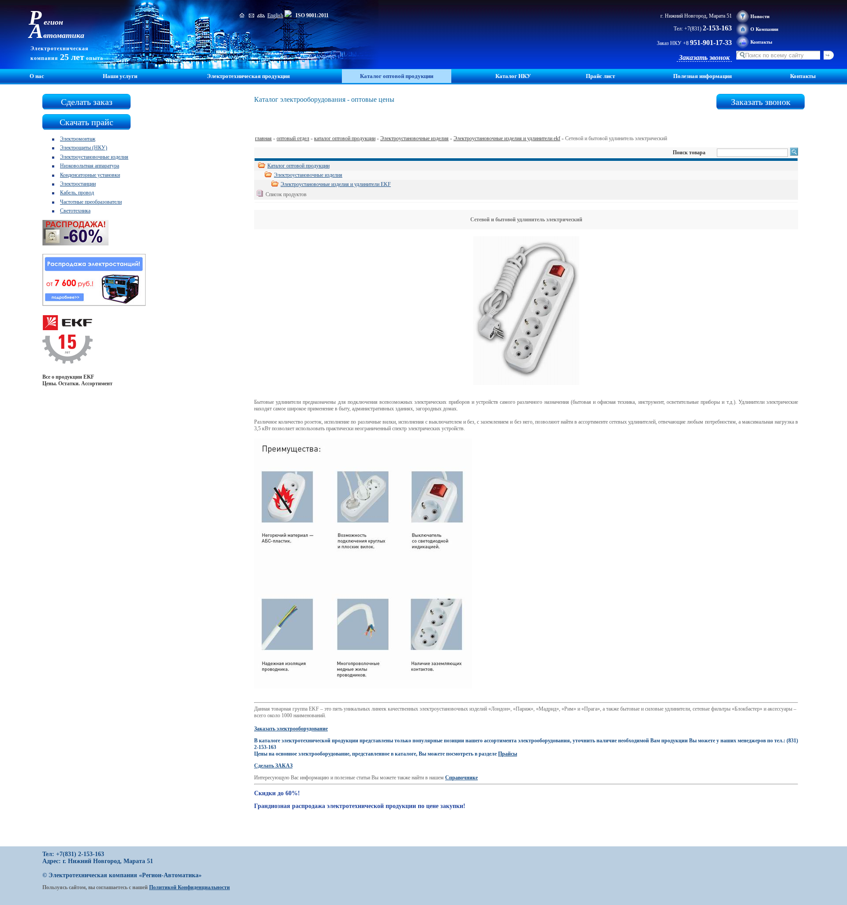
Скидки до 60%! (277, 793)
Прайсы (507, 754)
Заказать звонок (704, 57)
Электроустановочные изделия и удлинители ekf (506, 138)
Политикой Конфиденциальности (189, 887)
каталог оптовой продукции (344, 138)
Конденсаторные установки (90, 175)
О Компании (764, 29)
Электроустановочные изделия (94, 157)
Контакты (761, 42)
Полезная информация (702, 76)
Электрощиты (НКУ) (83, 148)
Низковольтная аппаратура (89, 166)
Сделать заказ (86, 102)
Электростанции (78, 184)
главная (263, 138)
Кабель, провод (77, 193)
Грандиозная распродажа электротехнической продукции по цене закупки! (359, 806)
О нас (37, 76)
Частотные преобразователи (91, 202)
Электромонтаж (77, 139)
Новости (759, 16)
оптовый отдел (293, 138)
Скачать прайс (86, 122)
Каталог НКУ (513, 76)
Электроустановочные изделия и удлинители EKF (336, 184)
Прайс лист (600, 76)
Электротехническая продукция (248, 76)
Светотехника (75, 211)
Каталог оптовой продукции (298, 166)
